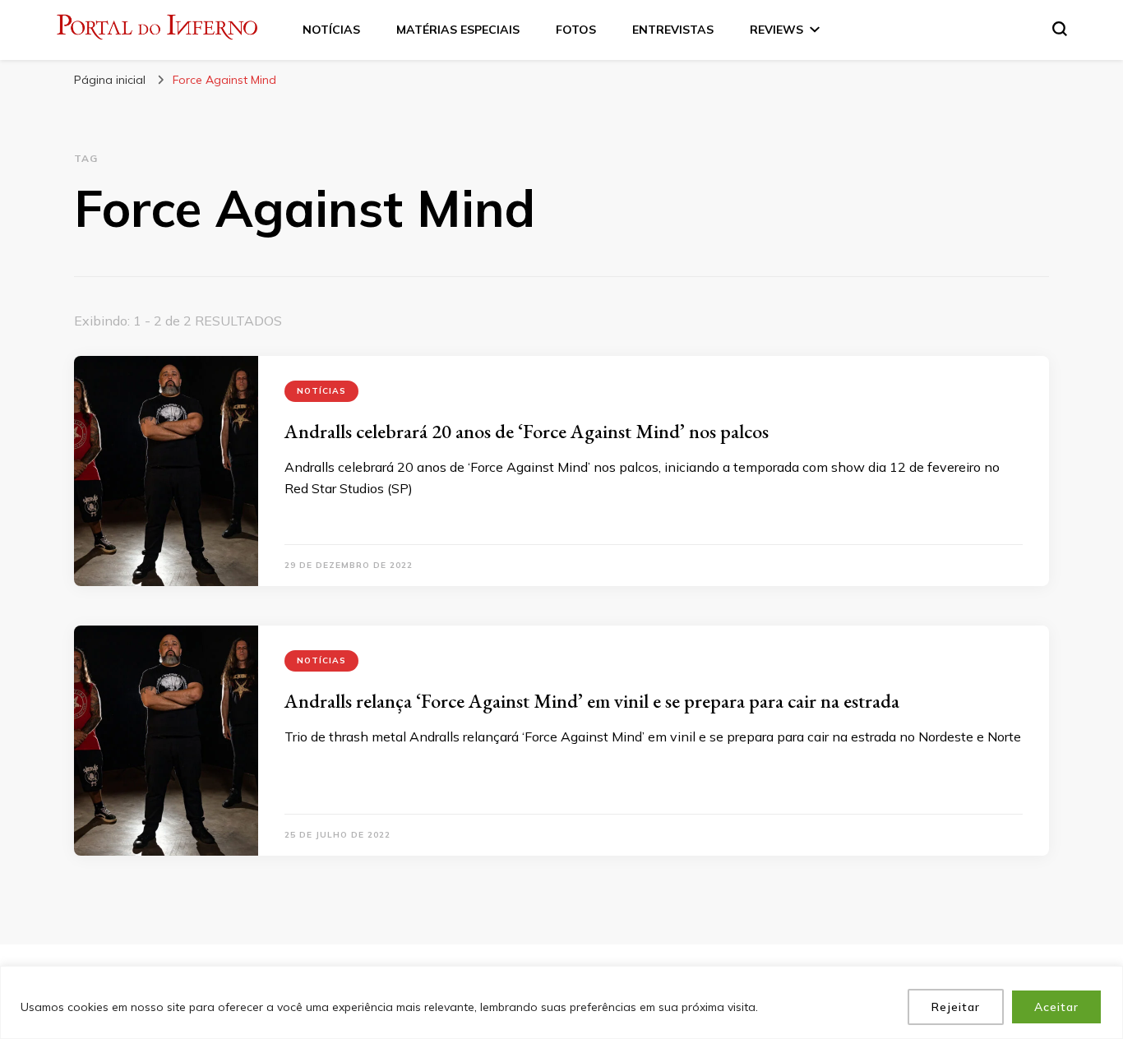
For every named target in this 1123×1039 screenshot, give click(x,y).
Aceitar (1056, 1007)
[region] (561, 1002)
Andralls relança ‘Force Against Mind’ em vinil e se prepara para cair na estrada (591, 700)
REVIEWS (776, 29)
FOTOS (576, 29)
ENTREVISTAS (673, 29)
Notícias (321, 391)
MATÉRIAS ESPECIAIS (458, 29)
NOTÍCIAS (331, 29)
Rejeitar (955, 1007)
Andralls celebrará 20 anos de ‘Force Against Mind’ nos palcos (526, 431)
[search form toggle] (1059, 28)
